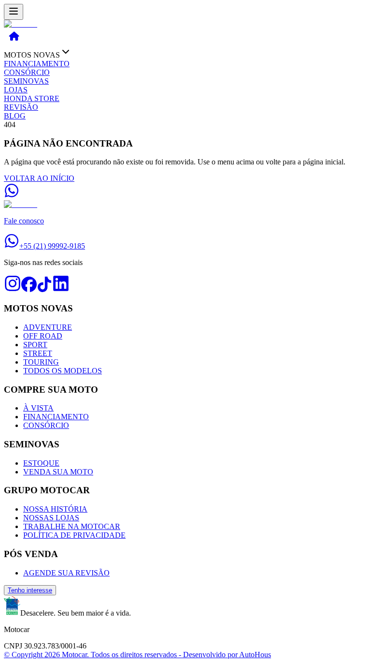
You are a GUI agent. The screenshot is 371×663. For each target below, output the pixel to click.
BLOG (15, 116)
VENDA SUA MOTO (58, 472)
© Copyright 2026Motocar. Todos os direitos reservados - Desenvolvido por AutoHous (137, 654)
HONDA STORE (31, 98)
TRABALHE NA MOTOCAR (71, 526)
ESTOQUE (41, 463)
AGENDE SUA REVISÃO (66, 573)
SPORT (35, 344)
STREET (37, 353)
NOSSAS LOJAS (51, 518)
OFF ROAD (42, 336)
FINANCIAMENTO (37, 63)
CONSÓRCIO (27, 72)
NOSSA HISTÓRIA (55, 509)
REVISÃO (21, 107)
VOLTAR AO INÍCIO (39, 178)
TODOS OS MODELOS (62, 371)
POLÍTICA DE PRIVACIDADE (74, 535)
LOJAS (16, 90)
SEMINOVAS (26, 81)
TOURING (41, 362)
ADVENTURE (47, 327)
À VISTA (38, 408)
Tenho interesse (30, 590)
